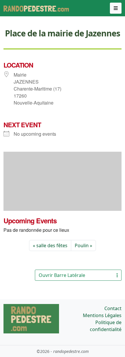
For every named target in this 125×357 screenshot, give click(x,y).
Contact (113, 308)
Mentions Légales (102, 315)
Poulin (82, 245)
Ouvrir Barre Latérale (62, 275)
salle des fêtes (51, 245)
